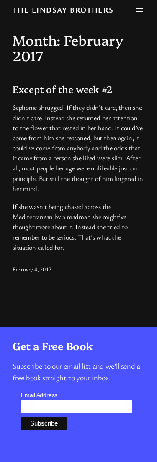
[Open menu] (139, 10)
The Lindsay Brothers (63, 10)
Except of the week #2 (62, 89)
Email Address (39, 395)
